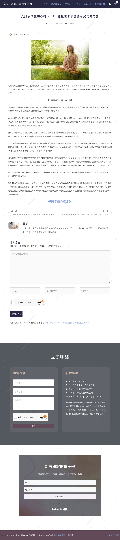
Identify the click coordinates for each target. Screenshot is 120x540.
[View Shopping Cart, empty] (115, 4)
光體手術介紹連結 (60, 201)
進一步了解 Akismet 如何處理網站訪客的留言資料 (67, 322)
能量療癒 (71, 23)
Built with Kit (60, 509)
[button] (60, 4)
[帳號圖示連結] (110, 4)
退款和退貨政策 (113, 535)
